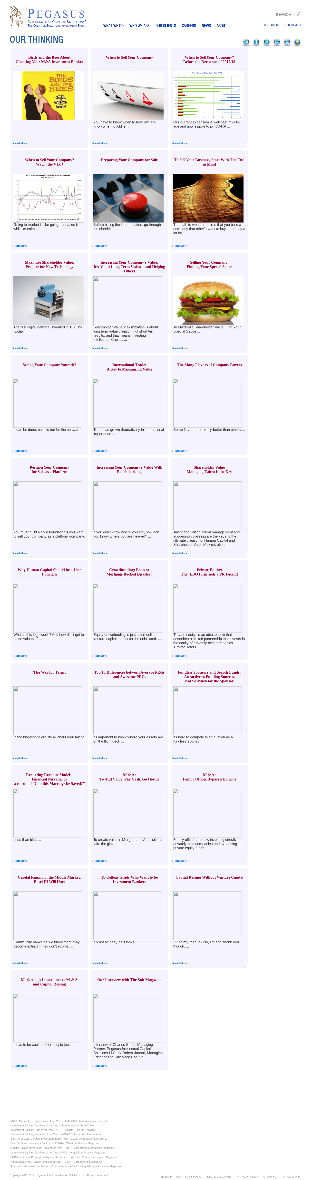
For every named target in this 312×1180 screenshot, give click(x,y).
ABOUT (222, 25)
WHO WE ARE (139, 25)
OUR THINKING (293, 25)
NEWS (206, 25)
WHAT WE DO (113, 25)
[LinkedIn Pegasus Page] (246, 45)
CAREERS (189, 25)
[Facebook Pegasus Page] (256, 45)
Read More (20, 143)
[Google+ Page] (277, 45)
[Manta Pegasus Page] (297, 45)
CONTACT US (272, 25)
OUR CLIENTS (166, 25)
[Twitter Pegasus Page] (267, 45)
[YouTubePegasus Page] (287, 45)
